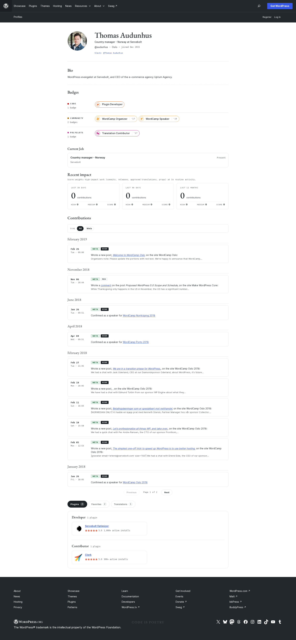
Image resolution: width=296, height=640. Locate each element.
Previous (132, 492)
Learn (125, 590)
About (17, 590)
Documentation (130, 596)
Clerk (88, 554)
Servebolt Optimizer (97, 526)
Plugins (76, 504)
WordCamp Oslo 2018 (135, 482)
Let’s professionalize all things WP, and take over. (140, 428)
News (17, 596)
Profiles (18, 16)
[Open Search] (259, 6)
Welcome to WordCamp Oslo (129, 255)
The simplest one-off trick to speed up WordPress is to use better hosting (154, 448)
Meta (89, 228)
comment (106, 285)
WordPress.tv (131, 607)
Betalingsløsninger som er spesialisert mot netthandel (142, 408)
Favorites (98, 504)
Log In (277, 17)
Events (179, 596)
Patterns (72, 607)
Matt (234, 596)
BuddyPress (238, 607)
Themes (72, 596)
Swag (180, 607)
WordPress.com (240, 590)
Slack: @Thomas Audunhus (109, 53)
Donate (181, 601)
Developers (128, 601)
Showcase (73, 590)
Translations (122, 504)
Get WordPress (279, 5)
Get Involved (183, 590)
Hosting (18, 601)
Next (166, 492)
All (80, 228)
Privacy (18, 607)
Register (267, 17)
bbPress (236, 601)
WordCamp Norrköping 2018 (139, 315)
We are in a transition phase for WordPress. (137, 368)
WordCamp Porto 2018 (136, 342)
